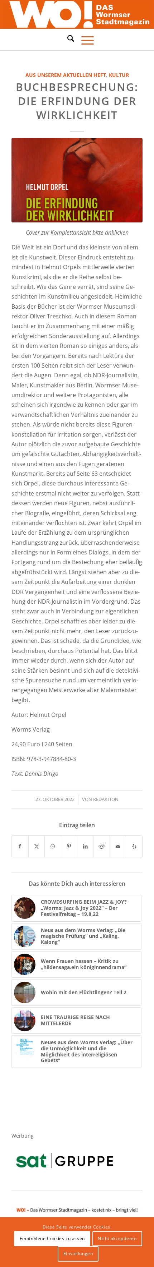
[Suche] (67, 38)
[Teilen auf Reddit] (101, 846)
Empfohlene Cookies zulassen (52, 1238)
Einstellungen (78, 1253)
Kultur (119, 75)
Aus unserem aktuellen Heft (65, 75)
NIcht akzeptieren (117, 1238)
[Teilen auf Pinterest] (69, 846)
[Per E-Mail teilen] (118, 846)
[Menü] (84, 39)
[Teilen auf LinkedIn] (85, 846)
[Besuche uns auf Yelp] (134, 846)
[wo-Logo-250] (77, 14)
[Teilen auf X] (36, 846)
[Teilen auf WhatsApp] (53, 846)
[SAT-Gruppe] (64, 1160)
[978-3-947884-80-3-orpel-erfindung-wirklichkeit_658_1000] (77, 180)
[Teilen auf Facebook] (20, 846)
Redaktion (106, 799)
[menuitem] (67, 39)
